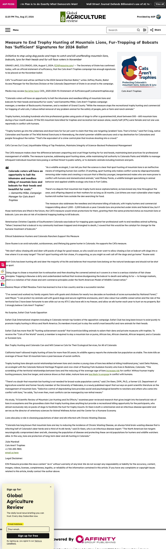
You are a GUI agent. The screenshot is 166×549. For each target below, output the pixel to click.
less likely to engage (99, 374)
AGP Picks (8, 4)
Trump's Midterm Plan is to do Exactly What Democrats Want (41, 4)
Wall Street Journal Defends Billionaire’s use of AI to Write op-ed (125, 4)
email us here (12, 452)
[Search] (138, 30)
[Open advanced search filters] (144, 30)
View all (160, 4)
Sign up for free (28, 535)
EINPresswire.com (64, 65)
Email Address (15, 524)
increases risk (113, 370)
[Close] (50, 487)
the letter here (32, 91)
